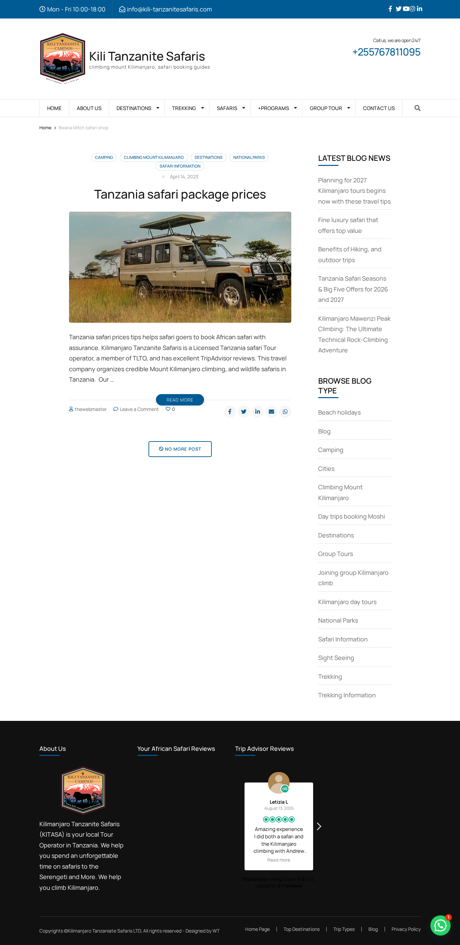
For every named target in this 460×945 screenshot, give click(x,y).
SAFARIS (227, 108)
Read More (180, 400)
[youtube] (402, 3)
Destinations (209, 157)
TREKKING (184, 108)
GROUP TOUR (326, 108)
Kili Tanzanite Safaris (147, 56)
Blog (324, 431)
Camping (104, 157)
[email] (271, 412)
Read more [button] (243, 860)
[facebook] (388, 3)
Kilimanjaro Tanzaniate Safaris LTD (104, 931)
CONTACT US (379, 108)
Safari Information (180, 166)
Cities (326, 468)
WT (216, 931)
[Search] (418, 108)
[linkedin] (417, 3)
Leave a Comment (139, 409)
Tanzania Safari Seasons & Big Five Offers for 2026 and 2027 (353, 289)
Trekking (330, 676)
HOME (54, 108)
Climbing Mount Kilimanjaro (154, 157)
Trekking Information (347, 695)
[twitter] (395, 3)
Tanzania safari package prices (180, 194)
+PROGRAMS (273, 108)
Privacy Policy (406, 929)
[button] (318, 828)
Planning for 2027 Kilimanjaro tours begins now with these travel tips (354, 190)
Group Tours (335, 554)
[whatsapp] (285, 412)
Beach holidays (339, 412)
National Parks (249, 157)
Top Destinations (302, 929)
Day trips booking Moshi (351, 516)
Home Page (257, 929)
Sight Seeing (336, 658)
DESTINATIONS (134, 108)
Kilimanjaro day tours (347, 602)
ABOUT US (89, 108)
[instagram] (409, 3)
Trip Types (344, 929)
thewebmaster (91, 409)
